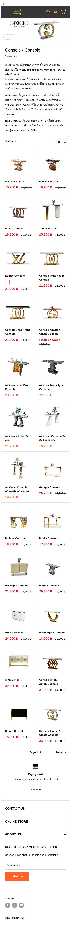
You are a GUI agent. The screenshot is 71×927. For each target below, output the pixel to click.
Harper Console (14, 731)
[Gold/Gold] (7, 282)
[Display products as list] (64, 141)
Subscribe (17, 876)
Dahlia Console (48, 538)
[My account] (55, 12)
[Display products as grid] (58, 141)
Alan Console (13, 679)
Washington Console (52, 632)
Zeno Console (48, 228)
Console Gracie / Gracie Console (49, 331)
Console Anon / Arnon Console (48, 681)
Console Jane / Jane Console (51, 277)
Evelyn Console (15, 181)
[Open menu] (7, 12)
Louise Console (15, 275)
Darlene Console (15, 538)
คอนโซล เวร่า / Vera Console (16, 387)
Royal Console (14, 228)
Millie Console (14, 632)
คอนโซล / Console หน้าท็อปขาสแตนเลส (17, 489)
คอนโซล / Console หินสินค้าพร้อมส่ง (52, 438)
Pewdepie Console (16, 585)
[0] (63, 12)
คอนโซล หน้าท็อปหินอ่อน (17, 438)
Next (59, 752)
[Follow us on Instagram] (14, 905)
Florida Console (49, 585)
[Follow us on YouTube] (21, 905)
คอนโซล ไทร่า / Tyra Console (51, 387)
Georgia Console (49, 487)
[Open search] (48, 12)
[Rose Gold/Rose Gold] (13, 282)
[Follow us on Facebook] (7, 905)
